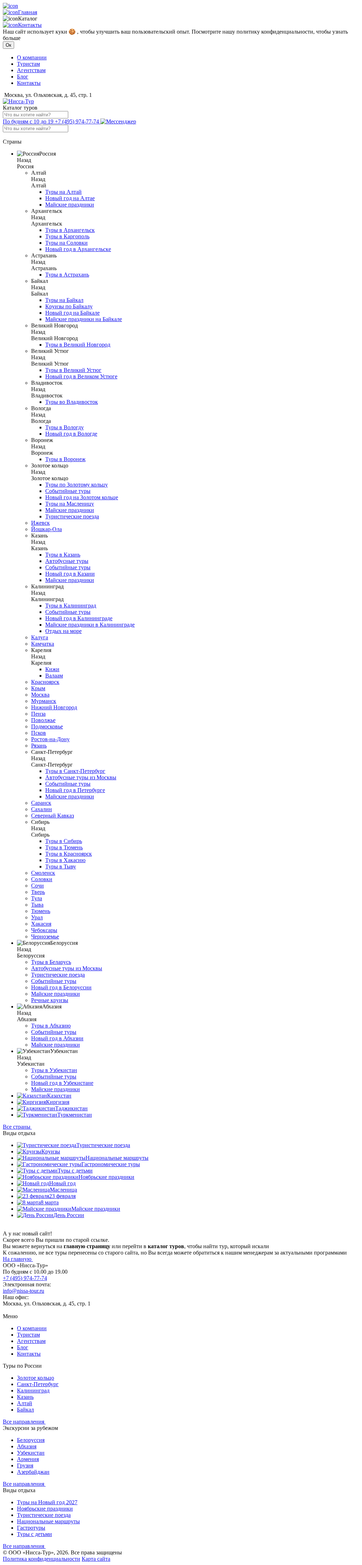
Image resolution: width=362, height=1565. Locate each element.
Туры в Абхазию (51, 1026)
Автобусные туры (66, 561)
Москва (40, 695)
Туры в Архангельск (70, 230)
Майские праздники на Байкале (83, 319)
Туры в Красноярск (68, 854)
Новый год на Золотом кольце (81, 497)
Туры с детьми (75, 1171)
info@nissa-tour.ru (23, 1291)
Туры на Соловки (66, 243)
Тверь (38, 892)
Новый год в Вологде (71, 434)
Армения (28, 1459)
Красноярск (45, 682)
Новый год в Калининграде (78, 618)
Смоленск (43, 873)
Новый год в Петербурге (75, 790)
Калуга (39, 637)
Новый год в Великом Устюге (81, 376)
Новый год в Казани (70, 574)
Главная (27, 12)
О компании (32, 57)
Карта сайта (96, 1559)
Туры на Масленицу (69, 504)
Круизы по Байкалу (69, 306)
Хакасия (41, 924)
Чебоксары (44, 930)
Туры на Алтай (63, 192)
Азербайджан (33, 1472)
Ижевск (40, 523)
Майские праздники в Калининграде (90, 625)
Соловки (41, 879)
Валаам (54, 676)
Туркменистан (74, 1115)
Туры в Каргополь (67, 236)
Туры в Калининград (70, 606)
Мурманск (43, 701)
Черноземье (45, 936)
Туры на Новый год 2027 (47, 1502)
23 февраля (62, 1196)
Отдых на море (63, 631)
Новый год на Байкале (72, 313)
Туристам (28, 64)
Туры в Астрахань (67, 275)
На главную (18, 1259)
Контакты (30, 25)
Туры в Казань (62, 555)
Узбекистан (31, 1453)
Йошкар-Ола (46, 529)
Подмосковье (47, 726)
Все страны (17, 1127)
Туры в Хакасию (65, 860)
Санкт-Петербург (38, 1384)
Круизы (50, 1151)
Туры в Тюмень (64, 847)
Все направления (24, 1422)
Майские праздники (69, 205)
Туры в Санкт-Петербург (75, 771)
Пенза (38, 714)
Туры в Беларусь (51, 962)
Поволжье (43, 720)
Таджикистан (71, 1108)
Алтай (24, 1403)
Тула (36, 898)
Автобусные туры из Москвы (80, 777)
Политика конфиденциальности (41, 1559)
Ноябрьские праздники (106, 1177)
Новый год (62, 1183)
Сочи (37, 886)
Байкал (25, 1410)
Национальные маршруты (117, 1158)
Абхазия (26, 1446)
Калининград (33, 1390)
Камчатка (42, 644)
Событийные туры (67, 491)
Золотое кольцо (35, 1378)
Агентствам (31, 70)
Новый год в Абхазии (57, 1038)
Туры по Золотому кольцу (76, 485)
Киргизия (57, 1102)
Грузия (25, 1465)
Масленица (63, 1190)
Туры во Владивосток (71, 402)
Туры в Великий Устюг (73, 370)
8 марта (50, 1202)
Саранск (41, 803)
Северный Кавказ (52, 816)
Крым (38, 688)
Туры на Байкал (64, 300)
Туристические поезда (72, 516)
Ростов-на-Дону (50, 739)
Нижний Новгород (54, 707)
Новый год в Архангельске (78, 249)
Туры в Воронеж (65, 459)
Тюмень (40, 911)
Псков (38, 733)
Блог (22, 77)
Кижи (52, 669)
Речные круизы (49, 1000)
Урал (37, 917)
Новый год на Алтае (70, 198)
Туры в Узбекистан (54, 1070)
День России (68, 1215)
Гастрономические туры (110, 1164)
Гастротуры (31, 1528)
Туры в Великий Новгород (77, 345)
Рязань (39, 746)
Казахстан (59, 1096)
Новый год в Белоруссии (61, 987)
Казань (25, 1397)
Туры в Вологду (64, 427)
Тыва (37, 905)
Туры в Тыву (60, 866)
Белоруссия (31, 1440)
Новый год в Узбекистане (62, 1083)
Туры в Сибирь (63, 841)
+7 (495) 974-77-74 (51, 121)
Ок (8, 45)
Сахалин (41, 809)
